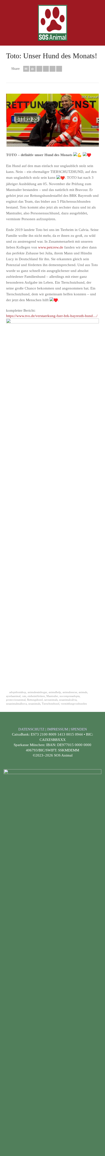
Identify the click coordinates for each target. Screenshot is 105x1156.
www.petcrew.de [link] (50, 247)
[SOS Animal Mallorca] (52, 22)
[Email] (26, 69)
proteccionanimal (16, 699)
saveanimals (51, 699)
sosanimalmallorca (16, 703)
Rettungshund (35, 699)
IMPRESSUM (58, 729)
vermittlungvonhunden (74, 703)
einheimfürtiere (36, 696)
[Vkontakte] (59, 69)
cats (24, 696)
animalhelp (55, 692)
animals (83, 692)
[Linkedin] (52, 69)
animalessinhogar (37, 692)
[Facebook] (39, 69)
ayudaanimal (13, 696)
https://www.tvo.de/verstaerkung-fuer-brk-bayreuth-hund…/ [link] (51, 316)
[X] (33, 69)
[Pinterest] (46, 69)
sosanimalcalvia (68, 699)
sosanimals (34, 703)
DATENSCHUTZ (31, 729)
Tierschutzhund (50, 703)
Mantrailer (52, 696)
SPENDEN (79, 729)
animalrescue (70, 692)
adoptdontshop (17, 692)
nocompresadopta (70, 696)
